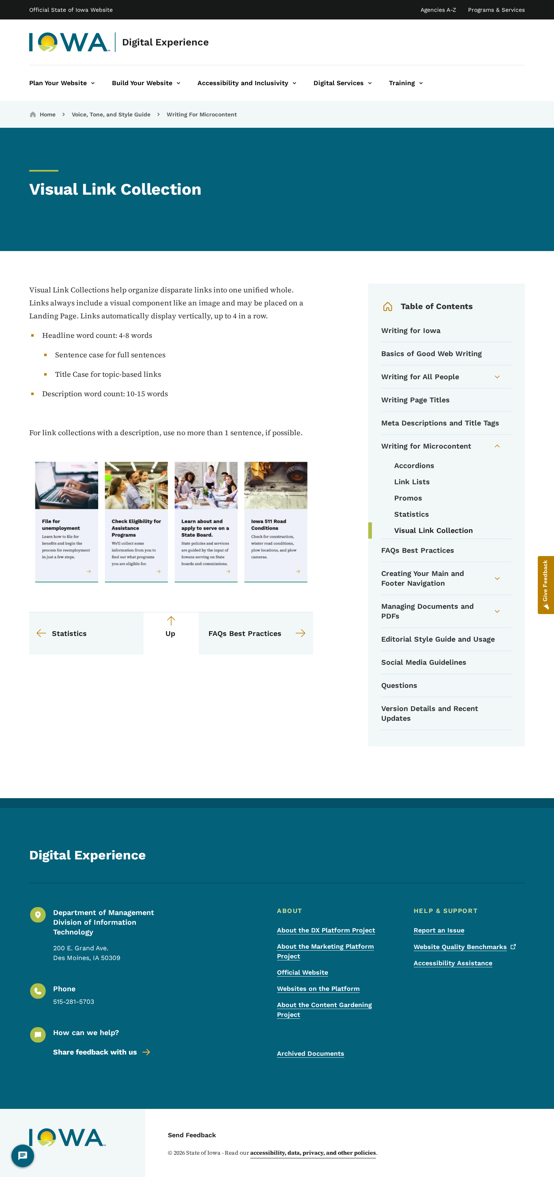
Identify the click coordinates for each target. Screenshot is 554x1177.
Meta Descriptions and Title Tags (440, 423)
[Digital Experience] (70, 42)
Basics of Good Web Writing (431, 353)
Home (48, 114)
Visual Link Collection (433, 530)
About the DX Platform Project (326, 930)
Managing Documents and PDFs (427, 611)
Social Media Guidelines (423, 662)
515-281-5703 (73, 1001)
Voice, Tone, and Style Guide (111, 114)
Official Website (302, 972)
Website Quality (460, 947)
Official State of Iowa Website (71, 9)
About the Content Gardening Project (324, 1009)
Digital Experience (165, 42)
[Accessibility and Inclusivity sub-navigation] (294, 83)
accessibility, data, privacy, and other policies (313, 1153)
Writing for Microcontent (426, 446)
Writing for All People (420, 376)
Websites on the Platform (318, 988)
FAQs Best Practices (417, 550)
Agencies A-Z (438, 9)
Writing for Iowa (410, 330)
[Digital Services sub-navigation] (370, 83)
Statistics (411, 514)
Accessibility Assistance (453, 963)
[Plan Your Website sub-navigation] (93, 83)
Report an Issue (439, 930)
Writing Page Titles (415, 399)
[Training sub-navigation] (421, 83)
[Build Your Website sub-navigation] (178, 83)
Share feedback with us (95, 1052)
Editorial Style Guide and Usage (438, 639)
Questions (399, 685)
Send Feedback (192, 1135)
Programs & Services (496, 9)
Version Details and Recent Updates (429, 713)
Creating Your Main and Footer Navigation (422, 578)
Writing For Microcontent (202, 114)
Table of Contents (437, 306)
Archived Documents (310, 1053)
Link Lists (412, 481)
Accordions (414, 465)
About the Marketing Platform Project (325, 951)
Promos (408, 498)
